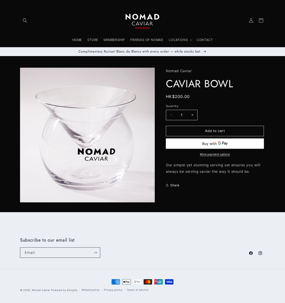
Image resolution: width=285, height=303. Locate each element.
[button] (25, 20)
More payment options (215, 154)
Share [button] (174, 185)
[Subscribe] (95, 252)
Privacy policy (113, 289)
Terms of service (137, 289)
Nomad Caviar (41, 290)
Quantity (172, 106)
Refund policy (91, 289)
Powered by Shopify (64, 290)
